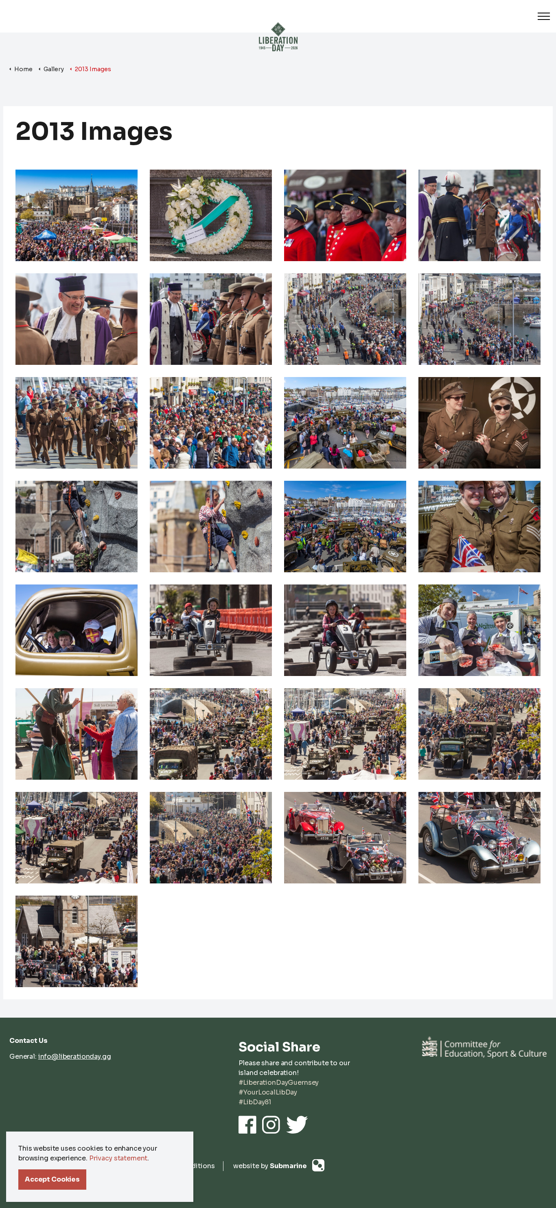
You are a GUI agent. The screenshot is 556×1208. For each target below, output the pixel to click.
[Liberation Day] (278, 28)
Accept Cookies (52, 1179)
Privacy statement (118, 1158)
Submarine (289, 1166)
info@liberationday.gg (74, 1056)
